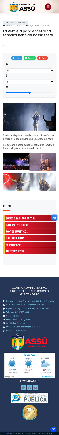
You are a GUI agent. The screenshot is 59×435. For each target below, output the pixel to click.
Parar (43, 58)
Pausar (31, 58)
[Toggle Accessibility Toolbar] (53, 429)
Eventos (38, 25)
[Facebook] (23, 387)
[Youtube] (35, 387)
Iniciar (18, 58)
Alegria (31, 25)
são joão (47, 25)
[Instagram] (29, 387)
